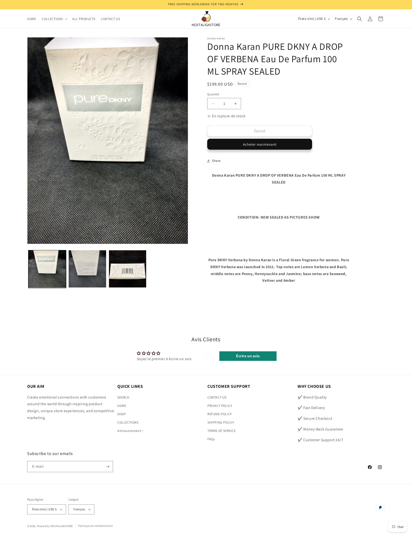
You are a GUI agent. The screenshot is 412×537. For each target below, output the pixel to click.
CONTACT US (217, 397)
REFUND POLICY (219, 414)
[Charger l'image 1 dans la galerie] (47, 269)
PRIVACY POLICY (219, 406)
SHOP (121, 414)
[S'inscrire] (107, 466)
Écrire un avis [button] (248, 355)
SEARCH (123, 397)
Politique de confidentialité (95, 526)
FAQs (211, 439)
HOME (121, 406)
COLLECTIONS (128, 422)
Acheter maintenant (260, 144)
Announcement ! (130, 431)
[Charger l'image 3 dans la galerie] (127, 269)
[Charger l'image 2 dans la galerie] (87, 269)
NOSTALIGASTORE (62, 526)
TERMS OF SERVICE (221, 431)
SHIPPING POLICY (220, 422)
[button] (54, 19)
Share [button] (216, 161)
